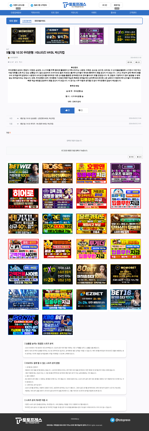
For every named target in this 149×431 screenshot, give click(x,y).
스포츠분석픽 (26, 21)
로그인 (104, 5)
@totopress (122, 420)
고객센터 (40, 5)
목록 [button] (130, 62)
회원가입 (117, 5)
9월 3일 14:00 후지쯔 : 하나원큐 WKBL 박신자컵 (36, 124)
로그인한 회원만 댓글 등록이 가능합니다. (74, 151)
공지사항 (18, 5)
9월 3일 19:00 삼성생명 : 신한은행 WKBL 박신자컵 (37, 118)
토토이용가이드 (40, 21)
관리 (138, 62)
